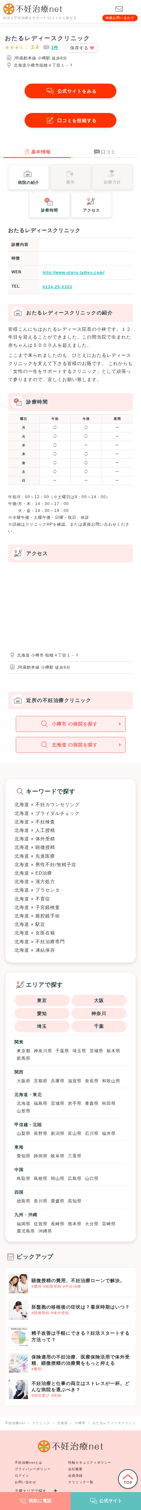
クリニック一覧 (80, 1482)
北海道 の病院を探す (75, 744)
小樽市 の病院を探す (75, 723)
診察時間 (49, 210)
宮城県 (58, 1103)
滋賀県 (75, 1080)
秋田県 (109, 1103)
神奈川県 (43, 1050)
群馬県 (23, 1058)
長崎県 (58, 1223)
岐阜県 (58, 1155)
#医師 (56, 1395)
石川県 (92, 1133)
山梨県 (23, 1133)
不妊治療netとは (28, 1462)
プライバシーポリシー (33, 1469)
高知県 (75, 1201)
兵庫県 (58, 1080)
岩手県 (75, 1103)
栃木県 (113, 1050)
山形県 (23, 1110)
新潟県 (58, 1133)
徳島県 (23, 1201)
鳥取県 (23, 1178)
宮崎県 (109, 1223)
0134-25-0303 (57, 287)
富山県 (75, 1133)
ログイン (22, 1475)
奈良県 (92, 1080)
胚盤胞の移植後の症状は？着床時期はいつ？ (80, 1307)
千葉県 (62, 1050)
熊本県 (75, 1223)
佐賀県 (41, 1223)
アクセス (91, 210)
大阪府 (23, 1080)
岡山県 (58, 1178)
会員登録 (75, 1475)
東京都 (23, 1050)
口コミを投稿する (77, 120)
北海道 (23, 1103)
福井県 (109, 1133)
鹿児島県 (26, 1231)
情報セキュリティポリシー (89, 1462)
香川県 (41, 1201)
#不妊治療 (72, 1286)
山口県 (92, 1178)
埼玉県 (79, 1050)
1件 (54, 47)
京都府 (41, 1080)
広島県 (75, 1178)
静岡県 (41, 1155)
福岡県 (23, 1223)
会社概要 (75, 1469)
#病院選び (40, 1395)
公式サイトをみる (77, 91)
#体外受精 (60, 1313)
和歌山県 (111, 1080)
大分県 (92, 1223)
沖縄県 (45, 1231)
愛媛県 (58, 1201)
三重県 (75, 1155)
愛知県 (23, 1155)
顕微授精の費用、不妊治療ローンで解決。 (78, 1280)
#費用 (36, 1286)
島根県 (41, 1178)
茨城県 (96, 1050)
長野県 (41, 1133)
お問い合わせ (25, 1482)
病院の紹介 (28, 182)
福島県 (41, 1103)
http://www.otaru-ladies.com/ (74, 272)
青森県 (92, 1103)
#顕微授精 (52, 1286)
